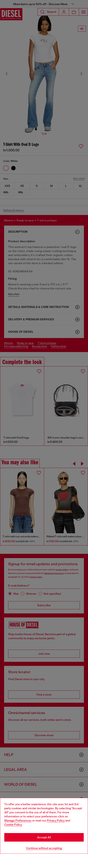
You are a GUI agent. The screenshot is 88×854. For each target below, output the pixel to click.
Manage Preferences (18, 820)
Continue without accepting (44, 848)
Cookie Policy (13, 824)
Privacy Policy (56, 820)
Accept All (44, 837)
